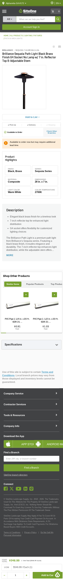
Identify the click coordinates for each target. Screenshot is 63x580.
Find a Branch (11, 452)
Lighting (28, 36)
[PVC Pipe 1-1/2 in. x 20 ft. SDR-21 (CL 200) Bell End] (45, 305)
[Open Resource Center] (57, 574)
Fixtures (38, 36)
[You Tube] (19, 490)
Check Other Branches (52, 132)
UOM (6, 567)
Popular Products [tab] (35, 284)
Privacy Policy (30, 532)
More (9, 255)
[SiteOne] (28, 13)
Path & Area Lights (13, 39)
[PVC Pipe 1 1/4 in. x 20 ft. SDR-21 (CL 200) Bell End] (17, 305)
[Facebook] (6, 490)
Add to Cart (47, 575)
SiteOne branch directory (16, 475)
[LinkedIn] (26, 490)
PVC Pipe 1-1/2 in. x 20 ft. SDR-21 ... (45, 320)
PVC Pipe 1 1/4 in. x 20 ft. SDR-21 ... (17, 320)
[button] (15, 3)
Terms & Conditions (12, 532)
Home (6, 36)
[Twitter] (12, 490)
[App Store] (16, 441)
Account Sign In (31, 27)
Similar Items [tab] (12, 284)
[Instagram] (32, 490)
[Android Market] (46, 441)
